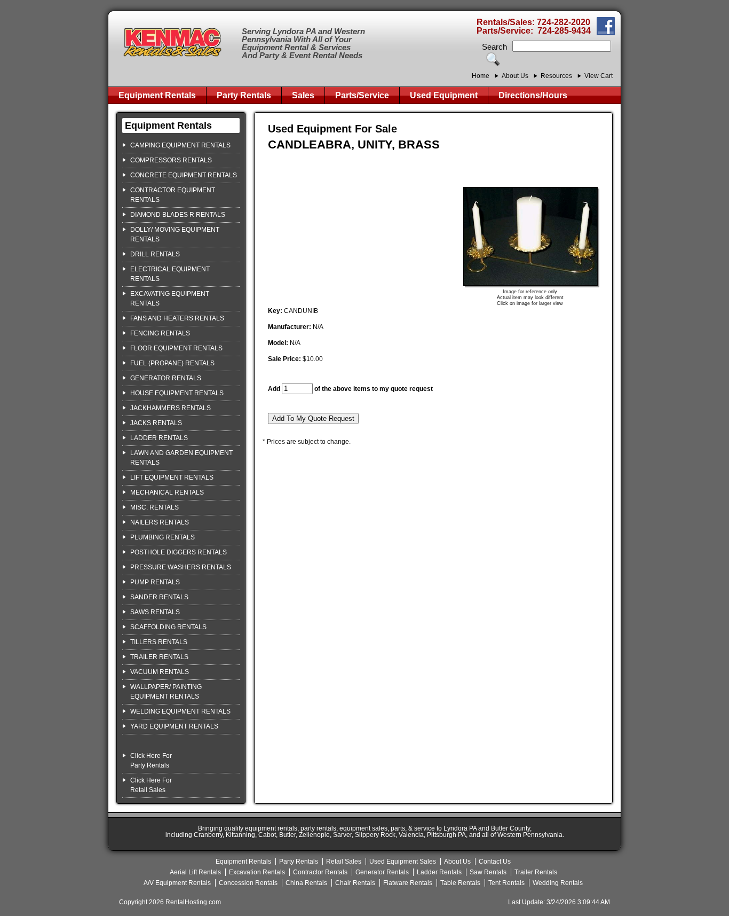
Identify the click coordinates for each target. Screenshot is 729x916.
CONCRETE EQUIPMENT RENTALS (183, 175)
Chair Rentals (355, 883)
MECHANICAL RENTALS (167, 492)
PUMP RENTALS (155, 582)
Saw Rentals (488, 872)
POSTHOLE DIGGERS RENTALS (178, 552)
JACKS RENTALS (156, 423)
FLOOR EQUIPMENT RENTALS (176, 348)
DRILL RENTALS (155, 254)
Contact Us (495, 861)
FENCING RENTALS (160, 333)
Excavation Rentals (257, 872)
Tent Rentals (506, 883)
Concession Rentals (248, 883)
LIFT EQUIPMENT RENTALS (171, 477)
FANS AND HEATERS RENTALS (177, 318)
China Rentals (306, 883)
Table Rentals (460, 883)
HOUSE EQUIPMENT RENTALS (177, 393)
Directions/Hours (532, 95)
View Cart (598, 76)
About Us (515, 76)
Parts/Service (362, 95)
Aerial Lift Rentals (195, 872)
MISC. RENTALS (154, 507)
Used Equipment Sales (402, 861)
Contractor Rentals (320, 872)
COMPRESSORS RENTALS (171, 160)
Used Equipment (444, 95)
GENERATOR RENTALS (165, 378)
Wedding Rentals (558, 883)
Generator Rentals (382, 872)
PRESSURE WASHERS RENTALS (180, 567)
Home (480, 76)
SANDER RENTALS (159, 597)
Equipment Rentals (157, 95)
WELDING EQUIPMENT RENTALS (180, 711)
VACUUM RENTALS (159, 672)
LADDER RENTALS (159, 438)
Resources (556, 76)
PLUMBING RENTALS (162, 537)
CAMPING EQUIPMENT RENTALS (180, 145)
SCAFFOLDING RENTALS (168, 627)
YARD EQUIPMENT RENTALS (174, 726)
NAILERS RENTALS (159, 522)
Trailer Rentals (535, 872)
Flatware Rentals (407, 883)
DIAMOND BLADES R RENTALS (177, 214)
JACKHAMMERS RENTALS (170, 408)
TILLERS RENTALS (158, 642)
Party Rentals (244, 95)
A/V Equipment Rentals (177, 883)
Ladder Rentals (439, 872)
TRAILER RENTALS (159, 657)
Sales (303, 95)
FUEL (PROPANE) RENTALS (172, 363)
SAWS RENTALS (155, 612)
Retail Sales (343, 861)
